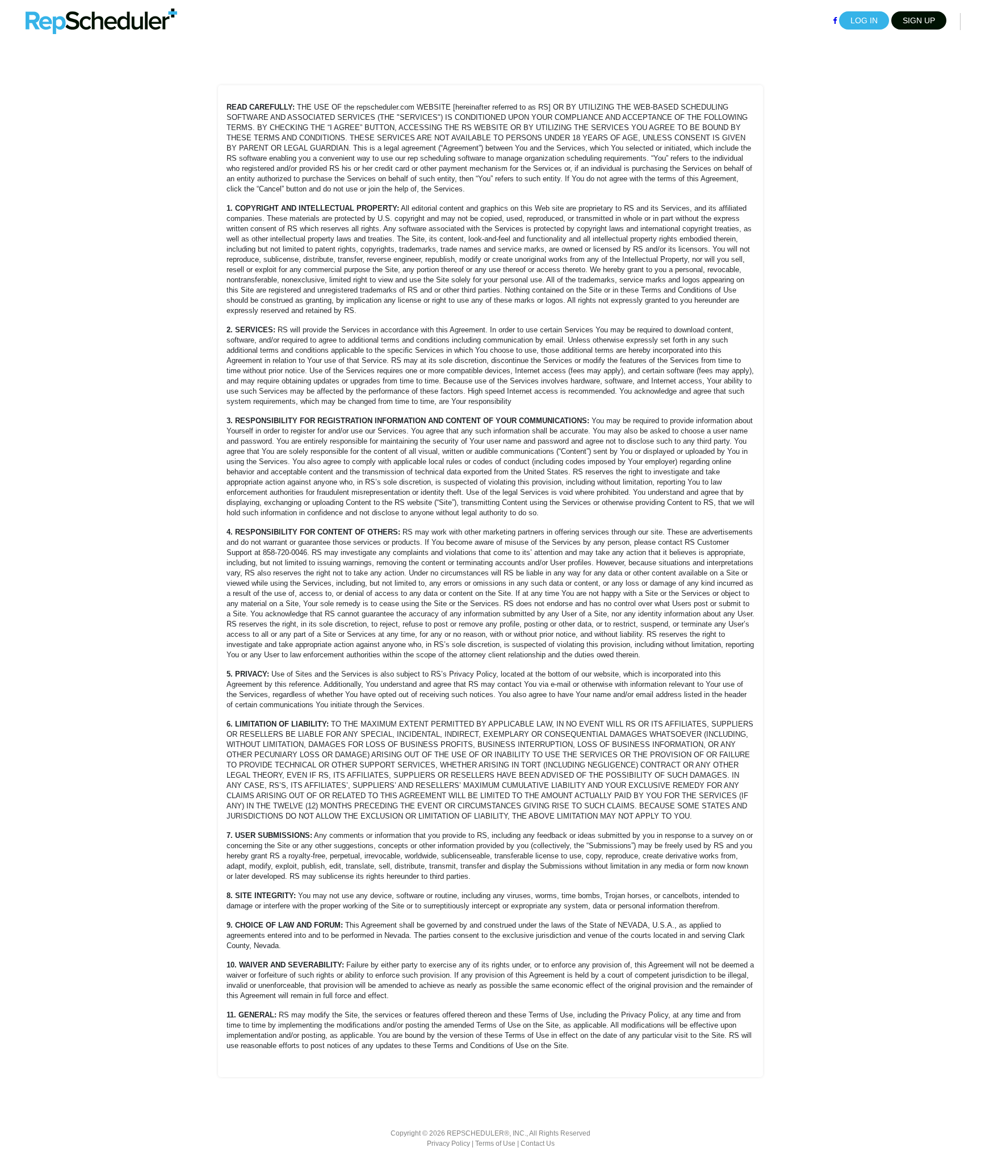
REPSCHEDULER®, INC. (486, 1133)
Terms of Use (495, 1144)
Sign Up (919, 20)
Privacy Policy (448, 1144)
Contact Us (538, 1144)
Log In (864, 20)
